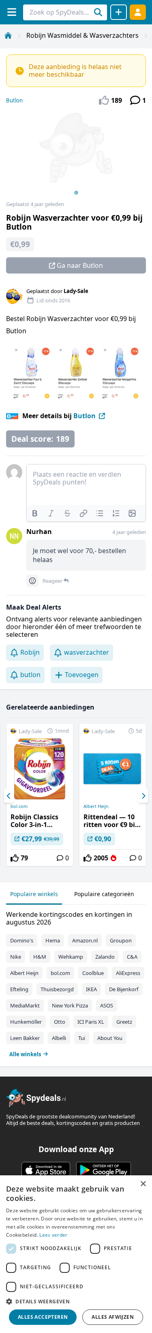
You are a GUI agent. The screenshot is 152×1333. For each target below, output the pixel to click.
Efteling (19, 989)
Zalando (105, 956)
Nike (15, 956)
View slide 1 (76, 193)
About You (109, 1038)
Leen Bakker (25, 1038)
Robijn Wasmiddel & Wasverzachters (82, 35)
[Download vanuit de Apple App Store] (45, 1170)
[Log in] (138, 12)
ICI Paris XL (90, 1021)
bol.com (19, 806)
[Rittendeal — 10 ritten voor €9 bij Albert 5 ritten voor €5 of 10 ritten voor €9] (112, 795)
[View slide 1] (76, 156)
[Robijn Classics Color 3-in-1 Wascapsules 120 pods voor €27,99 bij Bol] (39, 795)
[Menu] (11, 12)
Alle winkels (25, 1054)
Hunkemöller (26, 1021)
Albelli (59, 1038)
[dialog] (76, 1254)
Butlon (14, 100)
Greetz (124, 1021)
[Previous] (9, 796)
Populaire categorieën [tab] (104, 894)
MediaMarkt (25, 1005)
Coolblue (93, 973)
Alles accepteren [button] (43, 1316)
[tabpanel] (76, 982)
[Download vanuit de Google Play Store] (103, 1170)
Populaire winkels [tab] (34, 894)
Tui (81, 1038)
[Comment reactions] (32, 581)
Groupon (121, 940)
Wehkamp (70, 956)
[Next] (143, 796)
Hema (52, 940)
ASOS (106, 1005)
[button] (76, 1301)
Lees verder (53, 1234)
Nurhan (39, 531)
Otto (59, 1021)
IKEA (91, 989)
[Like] (15, 858)
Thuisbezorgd (57, 989)
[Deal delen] (118, 12)
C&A (132, 956)
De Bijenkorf (123, 989)
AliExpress (128, 973)
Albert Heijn (96, 806)
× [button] (143, 1184)
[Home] (8, 35)
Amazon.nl (85, 940)
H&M (39, 956)
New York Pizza (70, 1005)
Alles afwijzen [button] (113, 1316)
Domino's (21, 940)
